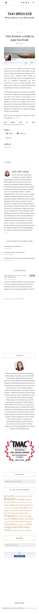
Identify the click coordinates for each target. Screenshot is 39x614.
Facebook (14, 124)
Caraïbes (28, 500)
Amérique (24, 496)
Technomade (18, 521)
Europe (19, 505)
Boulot (9, 498)
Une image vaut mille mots (18, 525)
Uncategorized (21, 524)
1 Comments (7, 162)
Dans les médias (10, 502)
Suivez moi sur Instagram (30, 608)
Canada (20, 499)
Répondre (32, 275)
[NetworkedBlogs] (19, 553)
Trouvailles (10, 524)
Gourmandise (14, 508)
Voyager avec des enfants (21, 530)
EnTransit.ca (20, 502)
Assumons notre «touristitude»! (14, 252)
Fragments (28, 505)
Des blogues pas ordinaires (12, 246)
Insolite (24, 507)
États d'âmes (9, 505)
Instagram (21, 124)
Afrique (17, 496)
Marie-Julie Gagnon (20, 171)
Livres (30, 508)
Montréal (18, 510)
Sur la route (27, 518)
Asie (30, 496)
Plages (26, 513)
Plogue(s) (19, 32)
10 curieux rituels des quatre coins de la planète (19, 258)
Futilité (6, 508)
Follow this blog (19, 556)
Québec (6, 519)
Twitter (8, 124)
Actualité (9, 495)
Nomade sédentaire (15, 513)
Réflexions (15, 518)
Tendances (28, 521)
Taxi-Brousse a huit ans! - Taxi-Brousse (16, 276)
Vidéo (7, 530)
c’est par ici (16, 118)
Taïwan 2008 (8, 522)
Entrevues (28, 502)
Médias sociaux (9, 510)
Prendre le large (23, 516)
